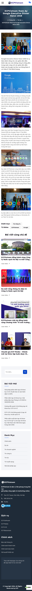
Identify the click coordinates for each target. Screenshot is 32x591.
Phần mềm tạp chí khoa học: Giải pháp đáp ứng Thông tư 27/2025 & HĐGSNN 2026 (15, 400)
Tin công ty (16, 224)
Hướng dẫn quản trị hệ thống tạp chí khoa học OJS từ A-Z (16, 407)
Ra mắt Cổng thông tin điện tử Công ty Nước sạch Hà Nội (14, 290)
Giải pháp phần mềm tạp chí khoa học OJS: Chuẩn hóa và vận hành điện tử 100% (15, 392)
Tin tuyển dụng (9, 462)
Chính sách (8, 441)
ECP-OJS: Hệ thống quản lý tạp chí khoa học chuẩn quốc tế (15, 413)
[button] (2, 2)
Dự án (6, 445)
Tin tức (19, 20)
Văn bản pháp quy (10, 466)
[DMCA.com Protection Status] (28, 587)
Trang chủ (12, 20)
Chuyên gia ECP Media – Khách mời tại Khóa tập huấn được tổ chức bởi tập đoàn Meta (14, 353)
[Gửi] (25, 372)
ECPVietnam (15, 227)
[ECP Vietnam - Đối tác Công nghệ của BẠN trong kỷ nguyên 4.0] (16, 2)
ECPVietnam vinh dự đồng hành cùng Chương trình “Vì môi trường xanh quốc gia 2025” (15, 321)
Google (25, 227)
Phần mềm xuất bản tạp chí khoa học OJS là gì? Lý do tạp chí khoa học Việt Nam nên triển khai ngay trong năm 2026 (15, 422)
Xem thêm (4, 263)
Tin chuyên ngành (10, 449)
